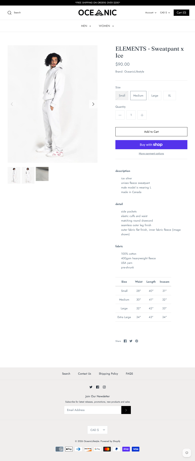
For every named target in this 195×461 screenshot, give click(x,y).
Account (149, 12)
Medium (138, 95)
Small (122, 95)
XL (169, 95)
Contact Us (84, 374)
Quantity (120, 107)
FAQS (129, 374)
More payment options (151, 153)
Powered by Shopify (110, 441)
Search (66, 374)
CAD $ (163, 12)
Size (118, 87)
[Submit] (126, 410)
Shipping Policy (108, 374)
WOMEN (106, 26)
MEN (86, 26)
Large (154, 95)
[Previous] (12, 104)
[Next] (93, 104)
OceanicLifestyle (134, 71)
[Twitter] (91, 387)
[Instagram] (104, 387)
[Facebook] (97, 387)
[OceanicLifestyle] (97, 12)
